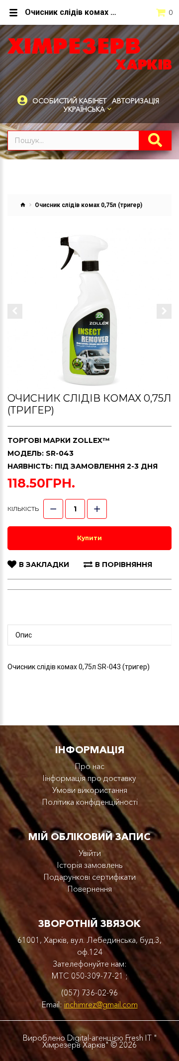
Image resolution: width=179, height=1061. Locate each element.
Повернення (89, 889)
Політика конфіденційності (90, 802)
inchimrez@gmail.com (101, 1004)
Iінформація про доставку (89, 778)
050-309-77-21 (97, 976)
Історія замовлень (90, 865)
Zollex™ (91, 440)
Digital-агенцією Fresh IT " (112, 1037)
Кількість (23, 508)
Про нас (89, 766)
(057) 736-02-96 (89, 992)
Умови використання (89, 790)
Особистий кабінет (69, 101)
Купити (89, 538)
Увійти (90, 853)
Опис (23, 635)
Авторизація (135, 101)
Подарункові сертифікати (89, 877)
